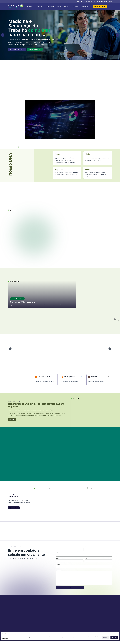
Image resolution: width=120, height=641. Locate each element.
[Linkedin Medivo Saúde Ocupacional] (73, 1)
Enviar (70, 587)
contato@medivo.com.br (104, 1)
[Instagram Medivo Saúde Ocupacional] (71, 1)
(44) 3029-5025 (86, 1)
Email (57, 552)
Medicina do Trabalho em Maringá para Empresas (35, 81)
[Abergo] (36, 349)
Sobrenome (88, 547)
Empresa (29, 6)
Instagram (46, 529)
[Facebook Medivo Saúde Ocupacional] (69, 1)
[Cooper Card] (98, 349)
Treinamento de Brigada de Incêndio (62, 87)
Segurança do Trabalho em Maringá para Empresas (65, 81)
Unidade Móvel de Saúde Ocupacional (62, 84)
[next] (109, 348)
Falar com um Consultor (34, 49)
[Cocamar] (83, 349)
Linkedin (73, 529)
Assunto (58, 564)
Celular (86, 558)
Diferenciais (50, 6)
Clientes (41, 611)
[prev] (10, 348)
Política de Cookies (44, 617)
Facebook (20, 529)
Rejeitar (105, 637)
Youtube (100, 529)
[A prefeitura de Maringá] (20, 348)
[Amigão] (67, 349)
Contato (41, 613)
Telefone (58, 558)
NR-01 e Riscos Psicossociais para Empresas (88, 87)
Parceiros (75, 6)
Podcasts (67, 6)
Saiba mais (17, 49)
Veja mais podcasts (13, 507)
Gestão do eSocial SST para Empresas (86, 84)
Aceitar (114, 637)
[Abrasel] (51, 349)
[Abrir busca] (111, 6)
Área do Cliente (99, 6)
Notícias (59, 6)
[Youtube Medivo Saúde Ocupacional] (75, 1)
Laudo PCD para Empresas (90, 81)
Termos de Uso (43, 615)
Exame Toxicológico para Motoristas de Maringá (36, 84)
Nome (57, 547)
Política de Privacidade (45, 619)
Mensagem (59, 570)
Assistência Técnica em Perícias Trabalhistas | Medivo (34, 87)
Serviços (39, 6)
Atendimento (84, 6)
